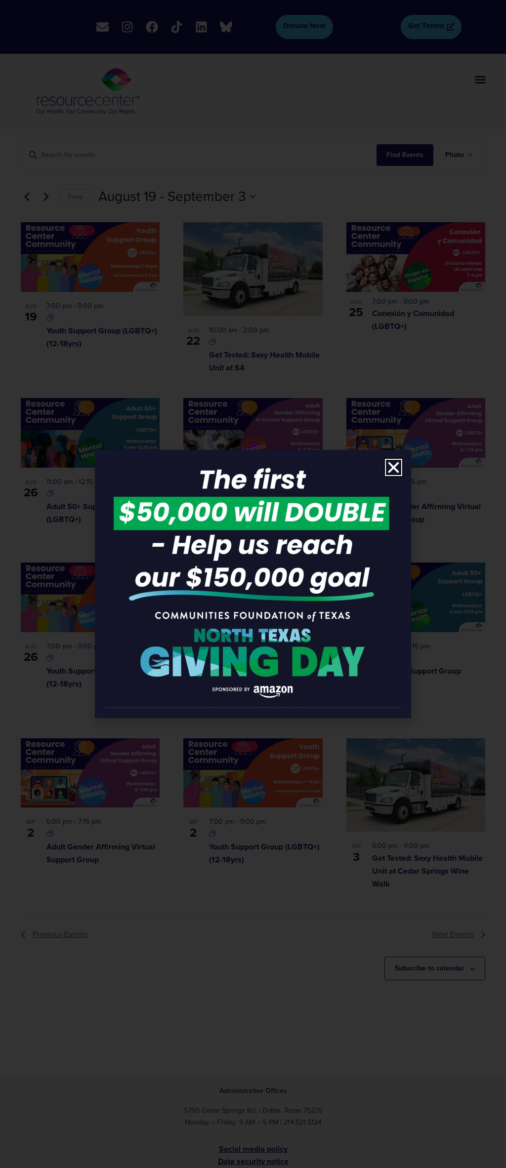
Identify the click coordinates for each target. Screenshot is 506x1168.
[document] (253, 584)
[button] (393, 467)
